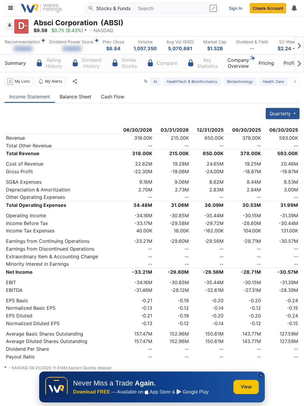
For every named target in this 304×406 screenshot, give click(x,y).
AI (155, 81)
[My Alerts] (294, 8)
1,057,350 (145, 48)
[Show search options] (213, 8)
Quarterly (281, 114)
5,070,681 (180, 48)
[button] (18, 81)
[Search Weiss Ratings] (90, 8)
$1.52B (215, 48)
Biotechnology (240, 81)
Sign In (235, 8)
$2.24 (284, 48)
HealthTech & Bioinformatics (192, 81)
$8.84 (113, 48)
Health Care (273, 81)
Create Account (268, 8)
